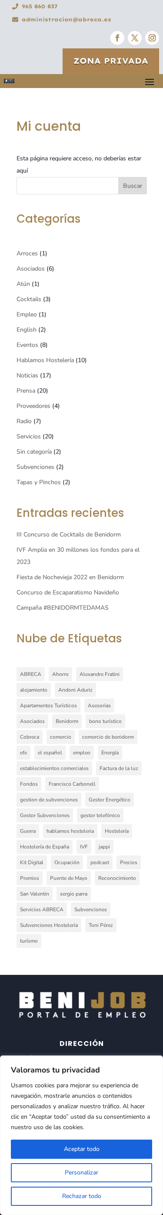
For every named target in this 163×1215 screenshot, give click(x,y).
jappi (104, 846)
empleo (81, 752)
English (27, 330)
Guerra (28, 831)
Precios (128, 862)
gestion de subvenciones (49, 799)
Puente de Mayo (68, 878)
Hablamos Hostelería (45, 360)
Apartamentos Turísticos (48, 705)
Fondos (29, 784)
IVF (84, 846)
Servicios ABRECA (41, 909)
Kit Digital (31, 862)
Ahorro (60, 674)
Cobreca (29, 736)
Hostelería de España (44, 846)
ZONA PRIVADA (110, 61)
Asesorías (99, 705)
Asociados (31, 269)
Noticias (27, 375)
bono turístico (105, 721)
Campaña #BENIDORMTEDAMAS (63, 608)
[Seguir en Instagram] (152, 38)
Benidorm (67, 721)
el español (50, 752)
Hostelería (117, 831)
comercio (60, 736)
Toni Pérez (101, 925)
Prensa (26, 391)
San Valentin (34, 893)
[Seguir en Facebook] (117, 38)
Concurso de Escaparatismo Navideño (68, 592)
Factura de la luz (119, 768)
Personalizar (81, 1172)
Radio (24, 421)
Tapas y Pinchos (39, 482)
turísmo (29, 940)
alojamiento (33, 689)
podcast (99, 862)
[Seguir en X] (135, 38)
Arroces (27, 253)
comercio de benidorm (108, 736)
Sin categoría (34, 452)
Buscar (132, 186)
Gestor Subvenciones (45, 815)
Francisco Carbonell (72, 784)
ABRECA (30, 674)
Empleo (27, 314)
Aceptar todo (82, 1149)
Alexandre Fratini (100, 674)
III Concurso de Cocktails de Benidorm (69, 534)
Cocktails (29, 299)
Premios (29, 878)
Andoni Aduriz (75, 689)
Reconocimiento (117, 878)
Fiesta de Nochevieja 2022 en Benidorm (70, 577)
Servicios (29, 436)
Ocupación (67, 862)
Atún (23, 284)
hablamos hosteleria (70, 831)
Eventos (27, 345)
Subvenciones (35, 467)
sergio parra (73, 893)
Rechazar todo (81, 1196)
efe (23, 752)
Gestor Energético (109, 799)
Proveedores (33, 406)
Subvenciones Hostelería (49, 925)
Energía (110, 752)
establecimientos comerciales (54, 768)
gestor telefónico (100, 815)
